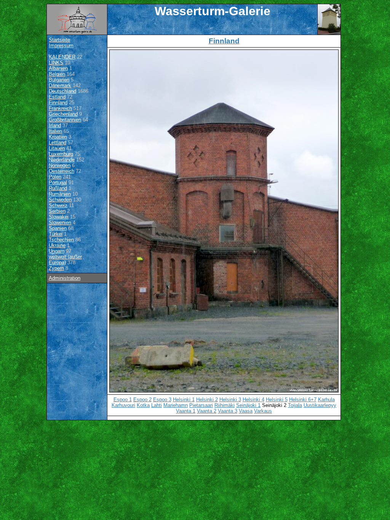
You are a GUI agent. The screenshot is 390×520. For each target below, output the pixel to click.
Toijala (295, 405)
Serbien (57, 211)
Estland (57, 97)
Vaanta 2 (206, 411)
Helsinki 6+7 (302, 399)
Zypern (56, 268)
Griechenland (63, 114)
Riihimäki (224, 405)
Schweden (60, 200)
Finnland (58, 102)
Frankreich (60, 108)
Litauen (57, 148)
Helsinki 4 (253, 399)
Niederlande (62, 160)
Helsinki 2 (207, 399)
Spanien (58, 228)
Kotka (143, 405)
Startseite (59, 40)
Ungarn (56, 251)
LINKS (56, 62)
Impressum (61, 45)
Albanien (58, 68)
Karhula (326, 399)
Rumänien (60, 194)
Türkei (55, 234)
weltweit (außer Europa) (65, 259)
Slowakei (59, 217)
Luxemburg (61, 154)
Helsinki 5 (277, 399)
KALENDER (62, 57)
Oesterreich (61, 171)
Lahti (156, 405)
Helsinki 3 (230, 399)
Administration (64, 278)
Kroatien (58, 137)
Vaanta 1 (185, 411)
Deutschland (62, 91)
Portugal (58, 182)
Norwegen (59, 165)
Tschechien (61, 239)
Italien (55, 131)
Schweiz (58, 205)
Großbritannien (65, 120)
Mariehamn (175, 405)
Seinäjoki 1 (248, 405)
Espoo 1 (122, 399)
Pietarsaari (201, 405)
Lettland (57, 142)
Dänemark (60, 85)
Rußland (58, 188)
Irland (55, 125)
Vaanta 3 (227, 411)
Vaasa (246, 411)
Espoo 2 (142, 399)
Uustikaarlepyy (320, 405)
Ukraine (57, 245)
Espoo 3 (162, 399)
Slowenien (60, 222)
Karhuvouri (123, 405)
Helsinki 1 (184, 399)
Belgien (57, 74)
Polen (55, 177)
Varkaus (263, 411)
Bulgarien (59, 80)
